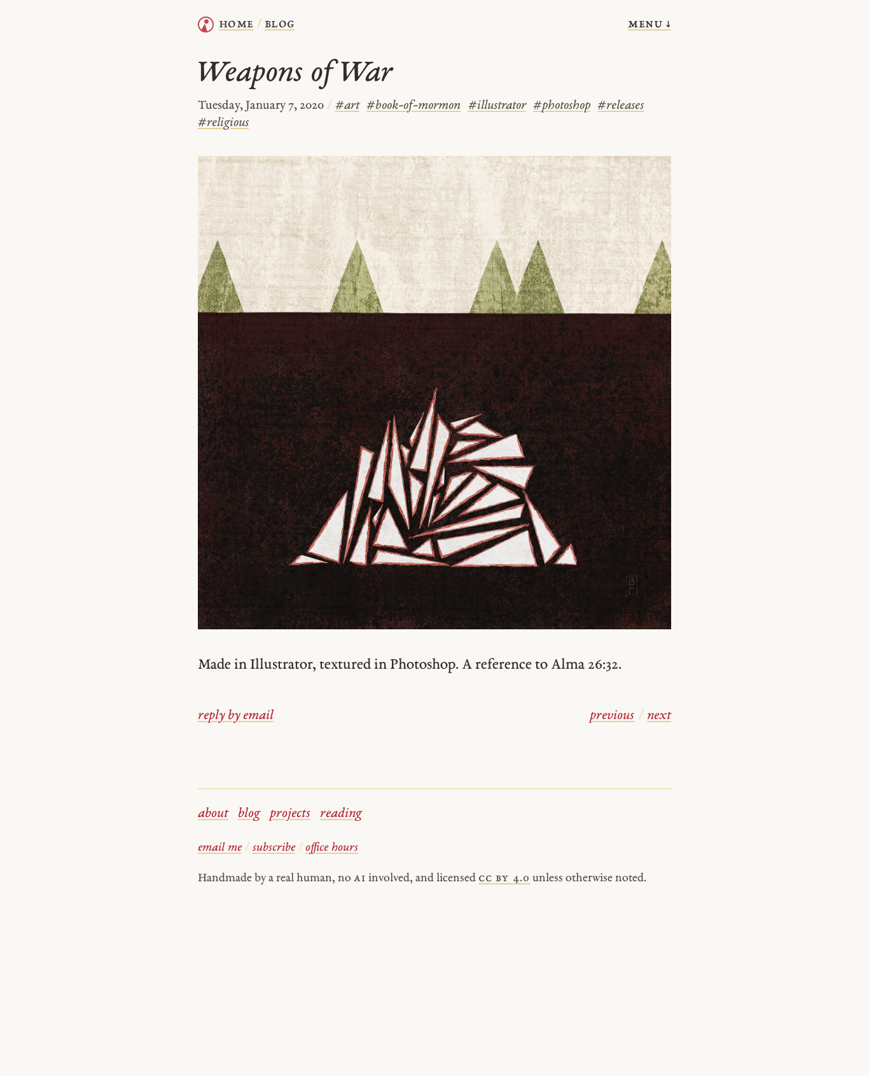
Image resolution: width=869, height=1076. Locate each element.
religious (223, 123)
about (213, 814)
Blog (280, 24)
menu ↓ (649, 24)
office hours (331, 848)
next (659, 716)
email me (220, 848)
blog (249, 814)
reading (341, 814)
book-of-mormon (413, 106)
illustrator (497, 106)
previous (612, 716)
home (236, 24)
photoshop (561, 106)
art (347, 106)
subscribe (274, 848)
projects (290, 814)
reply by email (236, 716)
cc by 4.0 (504, 878)
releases (620, 106)
